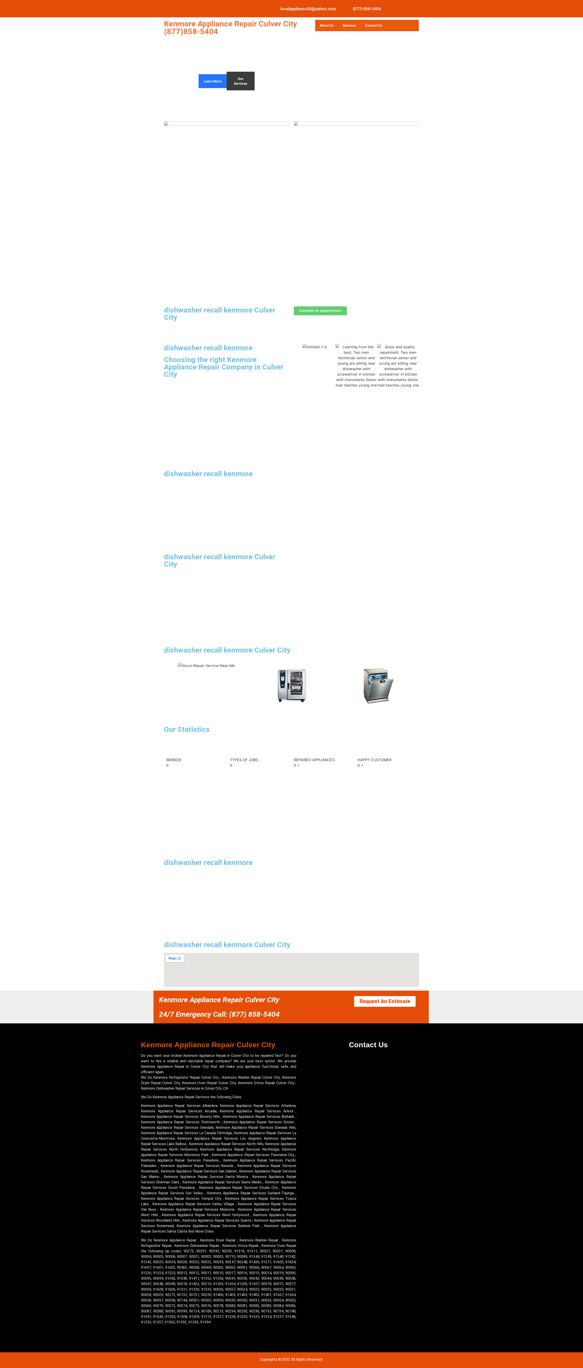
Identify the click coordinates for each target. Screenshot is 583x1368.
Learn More (213, 81)
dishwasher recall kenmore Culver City (219, 314)
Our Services (240, 81)
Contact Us (373, 25)
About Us (327, 25)
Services (349, 25)
